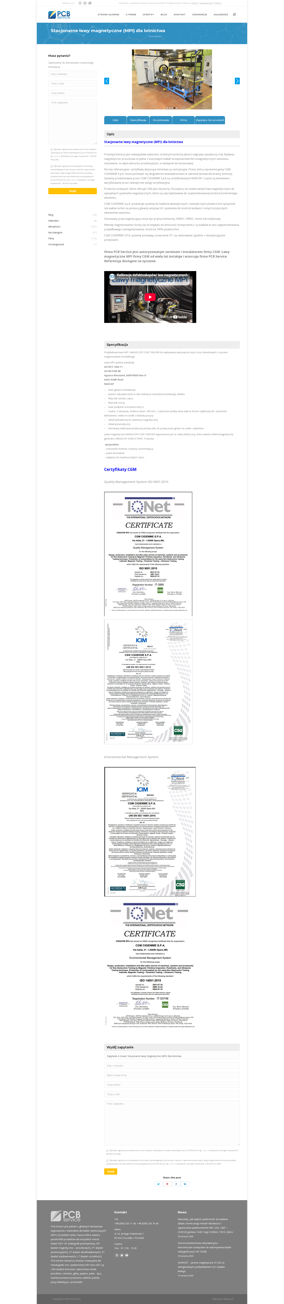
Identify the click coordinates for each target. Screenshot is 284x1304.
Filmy (183, 120)
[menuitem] (108, 14)
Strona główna (155, 36)
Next (237, 81)
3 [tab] (172, 108)
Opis (115, 120)
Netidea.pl (228, 1299)
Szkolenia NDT (206, 3)
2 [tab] (170, 108)
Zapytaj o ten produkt (210, 120)
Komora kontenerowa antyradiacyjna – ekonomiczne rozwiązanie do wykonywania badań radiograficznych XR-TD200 (204, 1247)
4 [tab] (174, 108)
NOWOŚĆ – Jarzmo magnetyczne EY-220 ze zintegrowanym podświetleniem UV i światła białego (201, 1267)
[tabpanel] (172, 79)
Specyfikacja (138, 120)
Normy (218, 3)
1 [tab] (167, 108)
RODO (194, 3)
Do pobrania (161, 120)
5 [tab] (177, 108)
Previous (106, 81)
